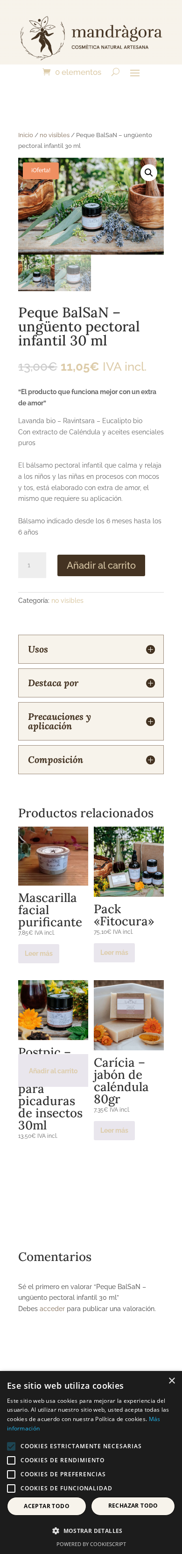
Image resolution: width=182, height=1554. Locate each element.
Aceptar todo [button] (47, 1506)
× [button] (171, 1381)
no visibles (55, 135)
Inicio (25, 135)
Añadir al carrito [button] (53, 1071)
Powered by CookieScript (91, 1543)
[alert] (91, 1462)
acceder (52, 1308)
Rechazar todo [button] (133, 1506)
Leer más (39, 953)
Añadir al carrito (101, 565)
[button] (148, 172)
